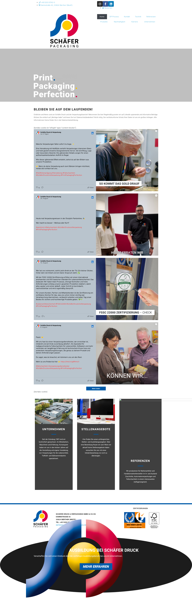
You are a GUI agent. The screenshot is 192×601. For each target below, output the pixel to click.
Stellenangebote (95, 429)
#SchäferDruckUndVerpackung (48, 175)
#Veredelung (57, 173)
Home (102, 17)
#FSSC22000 (61, 304)
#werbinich (40, 227)
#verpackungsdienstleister (58, 366)
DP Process (114, 17)
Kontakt (127, 17)
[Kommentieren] (42, 187)
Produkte (104, 22)
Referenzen (151, 17)
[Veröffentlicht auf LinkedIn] (92, 133)
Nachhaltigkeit (119, 22)
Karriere (134, 22)
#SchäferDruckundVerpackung (70, 227)
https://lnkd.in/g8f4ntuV (70, 362)
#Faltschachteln (69, 173)
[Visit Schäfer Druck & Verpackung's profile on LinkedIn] (38, 133)
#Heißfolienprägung (44, 173)
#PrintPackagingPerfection (71, 175)
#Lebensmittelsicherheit (45, 304)
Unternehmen (149, 22)
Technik (138, 17)
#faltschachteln (51, 227)
